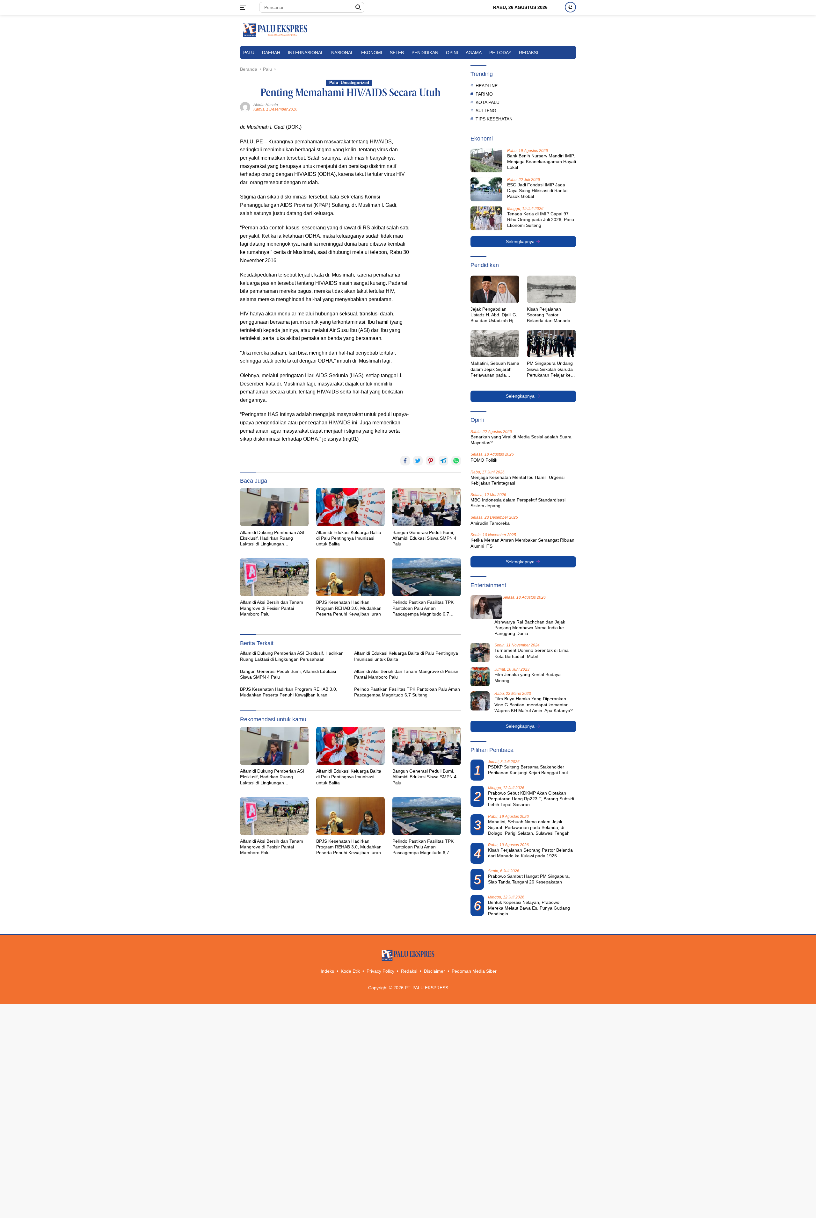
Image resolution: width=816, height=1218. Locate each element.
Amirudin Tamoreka (490, 523)
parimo (484, 94)
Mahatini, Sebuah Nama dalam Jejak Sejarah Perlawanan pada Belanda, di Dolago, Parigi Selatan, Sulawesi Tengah (494, 369)
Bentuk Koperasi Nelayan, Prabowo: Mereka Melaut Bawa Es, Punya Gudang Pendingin (529, 908)
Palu (248, 52)
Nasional (342, 52)
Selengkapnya (521, 241)
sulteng (486, 110)
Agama (474, 52)
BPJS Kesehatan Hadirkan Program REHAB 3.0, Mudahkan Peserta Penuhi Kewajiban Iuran (349, 608)
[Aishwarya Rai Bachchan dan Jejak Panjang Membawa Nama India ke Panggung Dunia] (486, 607)
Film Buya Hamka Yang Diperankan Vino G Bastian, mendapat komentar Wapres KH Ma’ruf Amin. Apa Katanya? (533, 704)
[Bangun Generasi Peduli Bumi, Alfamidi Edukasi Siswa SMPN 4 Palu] (426, 507)
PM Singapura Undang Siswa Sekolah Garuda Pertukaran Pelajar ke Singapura (550, 369)
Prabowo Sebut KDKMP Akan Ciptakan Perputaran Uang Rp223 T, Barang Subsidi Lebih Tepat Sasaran (531, 798)
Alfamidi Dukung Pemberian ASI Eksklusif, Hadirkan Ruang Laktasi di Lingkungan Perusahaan (272, 538)
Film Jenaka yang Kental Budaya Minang (527, 677)
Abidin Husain (265, 105)
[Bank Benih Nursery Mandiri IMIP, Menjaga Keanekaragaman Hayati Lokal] (486, 160)
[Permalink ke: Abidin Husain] (245, 106)
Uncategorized (355, 82)
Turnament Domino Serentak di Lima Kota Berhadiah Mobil (531, 653)
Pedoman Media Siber (474, 971)
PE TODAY (500, 52)
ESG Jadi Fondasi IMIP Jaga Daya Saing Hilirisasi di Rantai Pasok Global (537, 190)
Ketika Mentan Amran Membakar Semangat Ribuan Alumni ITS (522, 542)
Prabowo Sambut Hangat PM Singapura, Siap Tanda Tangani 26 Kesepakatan (529, 879)
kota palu (487, 102)
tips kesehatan (494, 118)
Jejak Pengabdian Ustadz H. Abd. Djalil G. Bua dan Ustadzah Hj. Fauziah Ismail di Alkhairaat (493, 315)
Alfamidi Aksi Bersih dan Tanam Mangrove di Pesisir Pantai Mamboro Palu (271, 608)
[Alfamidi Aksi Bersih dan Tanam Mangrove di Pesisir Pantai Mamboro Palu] (274, 577)
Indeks (327, 971)
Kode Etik (350, 971)
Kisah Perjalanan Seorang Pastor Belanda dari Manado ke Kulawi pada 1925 (548, 315)
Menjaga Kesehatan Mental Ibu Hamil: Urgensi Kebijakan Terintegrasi (517, 480)
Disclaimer (434, 971)
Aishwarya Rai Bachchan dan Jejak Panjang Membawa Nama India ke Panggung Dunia (529, 627)
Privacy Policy (380, 971)
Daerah (271, 52)
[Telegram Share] (443, 460)
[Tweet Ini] (418, 460)
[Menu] (244, 7)
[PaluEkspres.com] (275, 29)
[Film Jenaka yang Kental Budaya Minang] (480, 676)
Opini (452, 52)
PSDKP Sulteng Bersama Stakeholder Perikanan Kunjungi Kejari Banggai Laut (528, 769)
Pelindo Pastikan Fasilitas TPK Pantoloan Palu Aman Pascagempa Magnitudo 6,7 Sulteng (423, 608)
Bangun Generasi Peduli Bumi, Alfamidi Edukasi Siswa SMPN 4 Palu (424, 538)
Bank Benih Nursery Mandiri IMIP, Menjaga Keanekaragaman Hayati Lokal (541, 161)
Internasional (306, 52)
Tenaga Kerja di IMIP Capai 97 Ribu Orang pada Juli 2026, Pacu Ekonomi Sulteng (540, 219)
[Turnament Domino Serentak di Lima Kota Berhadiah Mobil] (480, 652)
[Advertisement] (438, 218)
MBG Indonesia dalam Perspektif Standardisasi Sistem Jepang (517, 502)
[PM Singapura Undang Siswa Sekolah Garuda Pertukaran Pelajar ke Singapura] (551, 343)
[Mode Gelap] (570, 7)
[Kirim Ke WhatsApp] (456, 460)
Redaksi (528, 52)
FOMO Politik (483, 460)
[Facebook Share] (405, 460)
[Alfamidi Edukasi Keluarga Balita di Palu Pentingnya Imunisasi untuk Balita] (350, 507)
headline (487, 85)
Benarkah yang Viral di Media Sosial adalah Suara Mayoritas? (521, 439)
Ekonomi (371, 52)
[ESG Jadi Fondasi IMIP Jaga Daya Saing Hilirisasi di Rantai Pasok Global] (486, 189)
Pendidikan (425, 52)
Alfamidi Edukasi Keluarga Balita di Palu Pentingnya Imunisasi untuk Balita (348, 538)
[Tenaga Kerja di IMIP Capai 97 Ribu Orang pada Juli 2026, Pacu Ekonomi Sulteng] (486, 218)
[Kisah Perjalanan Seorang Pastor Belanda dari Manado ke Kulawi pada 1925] (551, 289)
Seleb (397, 52)
